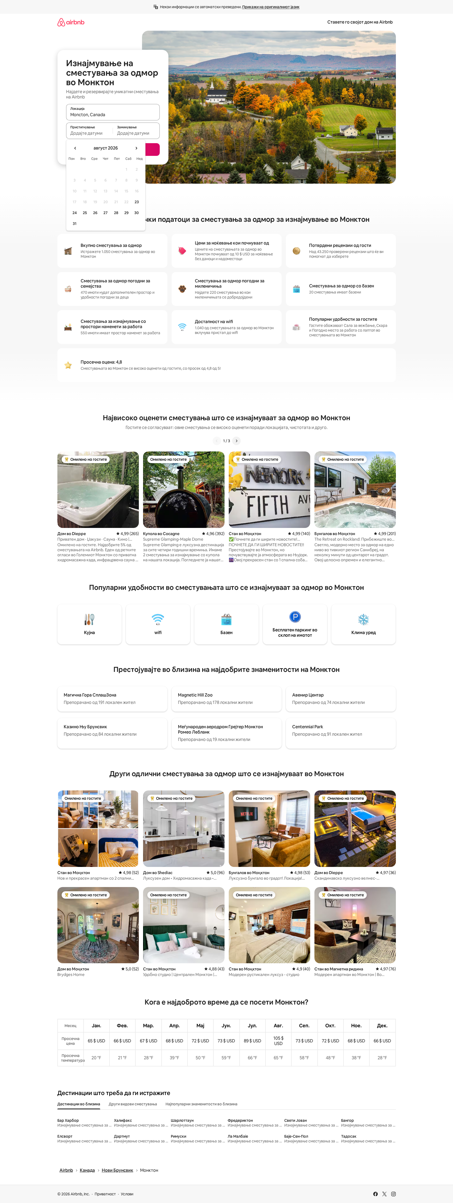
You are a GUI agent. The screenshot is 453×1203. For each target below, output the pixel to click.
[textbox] (89, 133)
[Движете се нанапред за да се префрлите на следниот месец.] (136, 148)
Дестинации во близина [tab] (78, 1104)
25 (85, 212)
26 (95, 212)
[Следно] (236, 441)
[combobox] (112, 114)
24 (74, 212)
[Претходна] (217, 441)
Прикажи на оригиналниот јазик (271, 6)
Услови (127, 1194)
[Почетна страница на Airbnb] (70, 22)
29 (126, 212)
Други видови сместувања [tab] (133, 1104)
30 (136, 212)
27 (105, 212)
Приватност (105, 1194)
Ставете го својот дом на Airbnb (360, 22)
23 (137, 202)
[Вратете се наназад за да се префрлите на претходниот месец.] (75, 148)
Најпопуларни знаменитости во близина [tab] (201, 1104)
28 (116, 212)
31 (74, 223)
